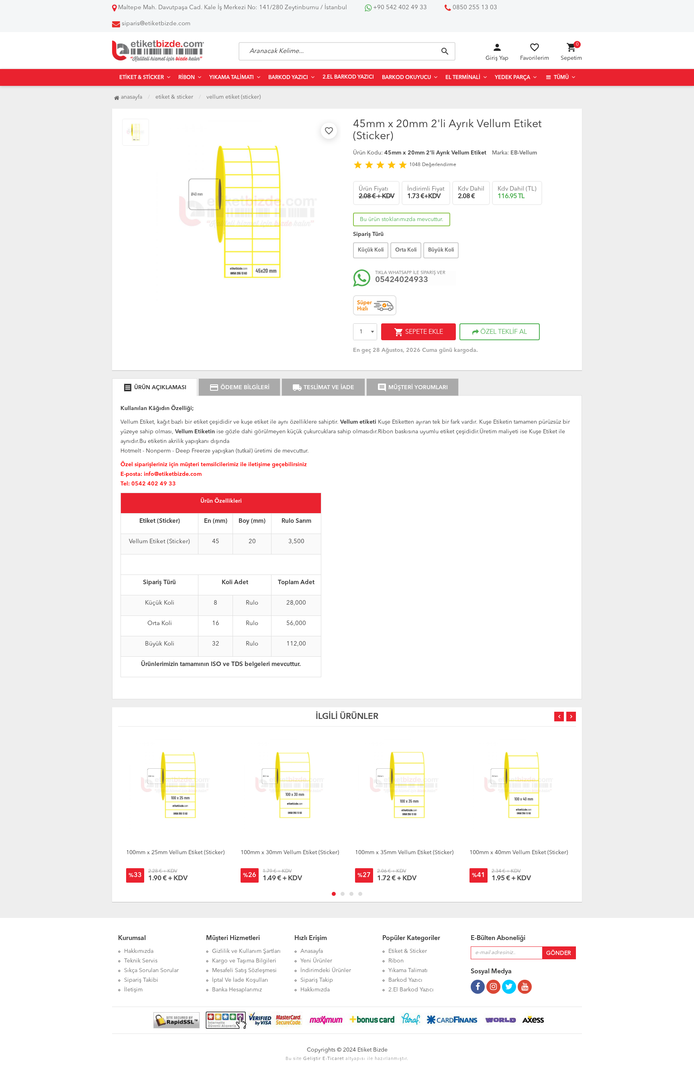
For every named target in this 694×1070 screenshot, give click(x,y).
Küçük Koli (371, 250)
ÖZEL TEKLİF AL (503, 332)
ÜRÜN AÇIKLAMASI (154, 387)
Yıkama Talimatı (231, 77)
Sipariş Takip (316, 980)
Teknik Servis (140, 961)
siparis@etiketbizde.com (156, 24)
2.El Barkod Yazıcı (348, 77)
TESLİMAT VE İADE (323, 387)
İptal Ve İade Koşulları (240, 980)
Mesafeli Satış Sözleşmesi (244, 970)
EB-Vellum (523, 153)
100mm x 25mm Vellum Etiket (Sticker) (175, 852)
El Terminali (462, 77)
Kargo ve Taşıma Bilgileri (244, 961)
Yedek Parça (512, 77)
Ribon (186, 77)
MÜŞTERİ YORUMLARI (412, 387)
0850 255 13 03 (474, 8)
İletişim (133, 990)
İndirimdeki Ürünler (325, 970)
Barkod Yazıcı (288, 77)
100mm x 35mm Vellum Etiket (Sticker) (404, 852)
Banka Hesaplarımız (237, 990)
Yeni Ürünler (316, 961)
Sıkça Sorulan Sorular (151, 970)
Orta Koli (405, 250)
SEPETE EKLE (418, 332)
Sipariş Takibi (141, 980)
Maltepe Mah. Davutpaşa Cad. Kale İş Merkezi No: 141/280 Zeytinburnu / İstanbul (231, 8)
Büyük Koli (441, 250)
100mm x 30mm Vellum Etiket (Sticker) (290, 852)
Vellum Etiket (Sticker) (233, 97)
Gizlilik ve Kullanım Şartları (246, 951)
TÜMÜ (561, 77)
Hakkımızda (138, 951)
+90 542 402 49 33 (399, 8)
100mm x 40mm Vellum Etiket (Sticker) (518, 852)
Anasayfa (130, 97)
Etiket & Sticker (141, 77)
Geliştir (312, 1059)
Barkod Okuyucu (406, 77)
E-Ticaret (333, 1059)
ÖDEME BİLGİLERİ (239, 387)
